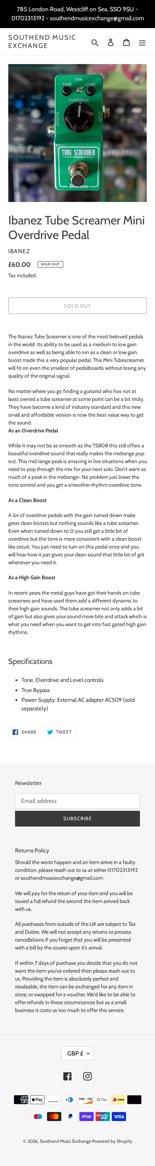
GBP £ (75, 1053)
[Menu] (142, 42)
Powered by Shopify (112, 1141)
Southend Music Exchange (42, 42)
